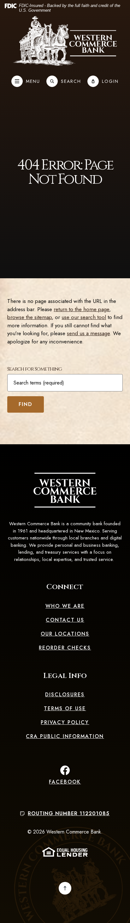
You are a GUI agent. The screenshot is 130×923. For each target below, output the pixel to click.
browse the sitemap (29, 317)
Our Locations (65, 633)
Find (25, 404)
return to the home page (81, 309)
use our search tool (84, 317)
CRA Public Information (65, 736)
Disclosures (65, 694)
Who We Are (65, 606)
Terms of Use (65, 708)
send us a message (88, 333)
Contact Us (65, 620)
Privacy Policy (65, 722)
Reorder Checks (65, 647)
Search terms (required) (39, 382)
